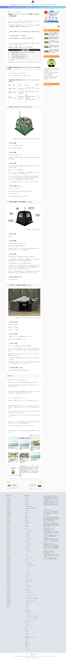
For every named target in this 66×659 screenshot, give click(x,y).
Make (27, 514)
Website (20, 476)
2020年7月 (9, 565)
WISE (19, 4)
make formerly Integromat (30, 557)
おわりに (13, 59)
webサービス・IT (29, 551)
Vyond (27, 561)
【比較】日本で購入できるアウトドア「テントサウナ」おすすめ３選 (23, 52)
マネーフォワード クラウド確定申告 (32, 616)
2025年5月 (9, 526)
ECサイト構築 (29, 549)
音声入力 (48, 4)
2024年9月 (9, 530)
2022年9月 (9, 551)
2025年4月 (9, 528)
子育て (27, 577)
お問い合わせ (46, 79)
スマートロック (29, 567)
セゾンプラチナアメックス (31, 594)
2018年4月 (9, 604)
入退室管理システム (30, 575)
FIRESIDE (37, 88)
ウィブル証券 (28, 590)
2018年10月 (9, 602)
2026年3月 (9, 506)
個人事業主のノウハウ (30, 602)
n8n (26, 524)
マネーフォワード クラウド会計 (31, 614)
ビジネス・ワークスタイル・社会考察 (32, 598)
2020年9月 (9, 561)
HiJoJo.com (54, 4)
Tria (27, 639)
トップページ (14, 656)
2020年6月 (9, 567)
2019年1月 (9, 596)
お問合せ (18, 656)
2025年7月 (9, 522)
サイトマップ (45, 656)
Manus (37, 4)
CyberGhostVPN (29, 530)
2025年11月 (9, 514)
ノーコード (28, 569)
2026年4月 (9, 504)
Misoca (27, 520)
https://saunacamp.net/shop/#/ (35, 229)
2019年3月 (9, 594)
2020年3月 (9, 573)
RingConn (27, 526)
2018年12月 (9, 598)
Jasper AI (28, 555)
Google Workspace (13, 4)
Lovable (27, 512)
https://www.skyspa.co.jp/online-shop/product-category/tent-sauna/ (29, 317)
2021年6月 (9, 553)
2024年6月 (9, 532)
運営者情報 (32, 656)
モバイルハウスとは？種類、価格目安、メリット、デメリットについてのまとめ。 (21, 425)
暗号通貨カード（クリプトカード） (31, 637)
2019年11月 (9, 581)
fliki (27, 553)
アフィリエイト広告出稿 (30, 600)
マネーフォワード (27, 4)
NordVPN (28, 536)
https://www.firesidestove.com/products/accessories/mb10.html (18, 196)
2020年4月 (9, 571)
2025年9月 (9, 518)
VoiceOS (28, 649)
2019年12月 (9, 579)
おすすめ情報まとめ (37, 435)
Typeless (28, 647)
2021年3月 (9, 555)
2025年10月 (9, 516)
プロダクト (28, 571)
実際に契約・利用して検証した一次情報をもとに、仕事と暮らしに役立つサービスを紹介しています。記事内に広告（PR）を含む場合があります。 (33, 7)
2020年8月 (9, 563)
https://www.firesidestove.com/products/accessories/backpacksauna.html (28, 138)
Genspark (33, 4)
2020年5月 (9, 569)
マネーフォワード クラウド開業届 (32, 618)
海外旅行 (28, 631)
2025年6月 (9, 524)
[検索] (58, 26)
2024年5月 (9, 534)
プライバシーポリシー (38, 656)
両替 (27, 635)
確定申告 (28, 606)
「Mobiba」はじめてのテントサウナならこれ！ (19, 54)
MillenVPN (28, 534)
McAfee (27, 518)
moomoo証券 (28, 522)
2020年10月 (9, 559)
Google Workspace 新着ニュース (31, 508)
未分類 (27, 641)
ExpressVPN (29, 532)
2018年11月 (9, 600)
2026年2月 (9, 508)
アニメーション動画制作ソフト (31, 565)
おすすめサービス (29, 604)
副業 (27, 608)
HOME (33, 654)
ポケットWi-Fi (29, 573)
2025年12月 (9, 512)
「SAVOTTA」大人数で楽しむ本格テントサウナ (19, 57)
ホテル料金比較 (28, 610)
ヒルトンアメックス (30, 596)
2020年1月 (9, 577)
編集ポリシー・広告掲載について (25, 656)
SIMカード (28, 633)
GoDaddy (27, 504)
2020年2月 (9, 575)
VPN (22, 4)
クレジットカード (43, 4)
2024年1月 (9, 536)
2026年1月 (9, 510)
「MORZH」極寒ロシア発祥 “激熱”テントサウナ (19, 56)
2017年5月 (9, 606)
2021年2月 (9, 557)
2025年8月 (9, 520)
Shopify (28, 559)
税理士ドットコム (28, 643)
